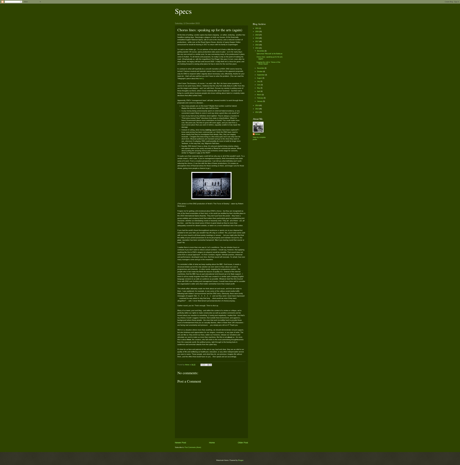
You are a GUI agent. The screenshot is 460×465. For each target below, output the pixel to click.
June (259, 85)
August (259, 78)
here (201, 78)
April (259, 91)
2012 (257, 112)
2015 (257, 48)
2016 (257, 45)
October (260, 71)
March (259, 95)
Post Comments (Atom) (193, 447)
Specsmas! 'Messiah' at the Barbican (269, 54)
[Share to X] (206, 365)
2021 (257, 28)
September (261, 75)
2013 (257, 109)
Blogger (240, 460)
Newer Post (180, 442)
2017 (257, 41)
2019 (257, 35)
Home (212, 442)
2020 (257, 31)
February (260, 98)
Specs (183, 11)
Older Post (243, 442)
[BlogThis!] (204, 365)
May (259, 88)
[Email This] (201, 365)
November (261, 68)
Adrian (257, 134)
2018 (257, 38)
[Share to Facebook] (208, 365)
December (261, 51)
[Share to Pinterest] (211, 365)
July (258, 81)
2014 (257, 105)
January (260, 101)
